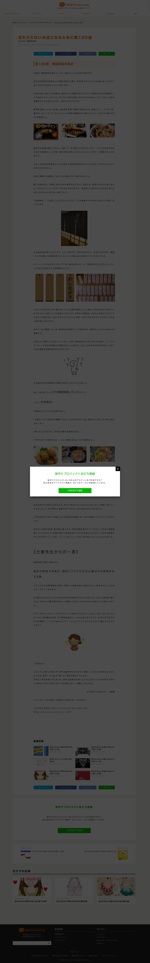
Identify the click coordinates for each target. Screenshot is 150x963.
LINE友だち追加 (75, 490)
